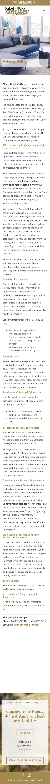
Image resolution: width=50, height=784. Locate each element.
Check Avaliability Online (25, 760)
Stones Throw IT (36, 780)
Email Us (25, 733)
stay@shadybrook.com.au (24, 624)
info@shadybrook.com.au (25, 3)
